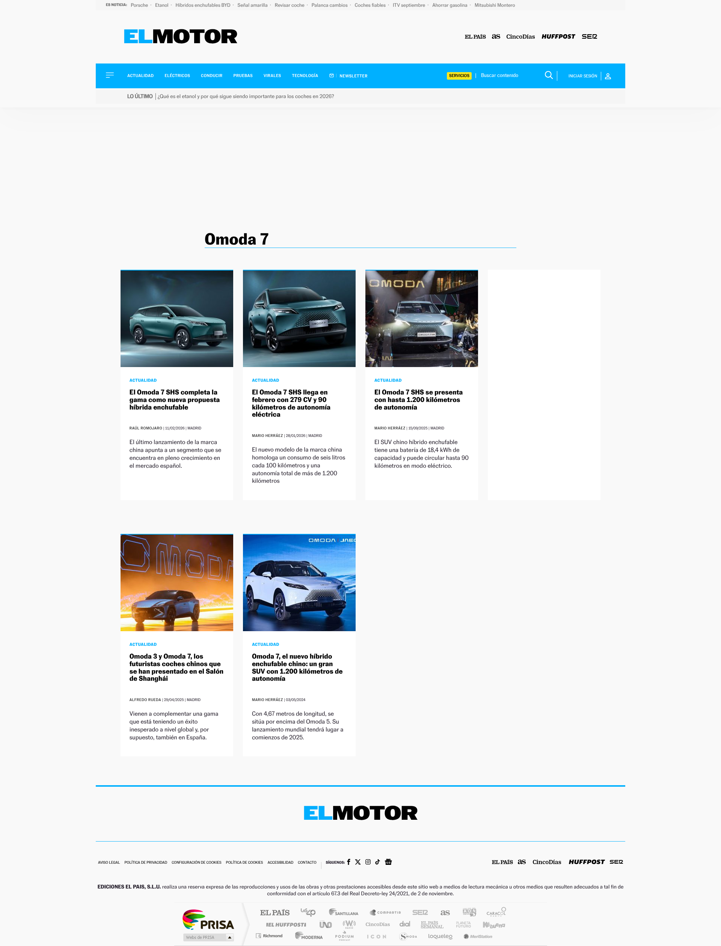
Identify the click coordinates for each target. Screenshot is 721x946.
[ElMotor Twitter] (358, 862)
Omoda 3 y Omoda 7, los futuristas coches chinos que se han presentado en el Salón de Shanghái (176, 668)
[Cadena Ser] (589, 37)
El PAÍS (274, 913)
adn (466, 913)
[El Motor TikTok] (377, 862)
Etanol (162, 5)
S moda (408, 935)
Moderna (307, 935)
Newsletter (353, 76)
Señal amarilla (253, 5)
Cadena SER (418, 913)
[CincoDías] (521, 37)
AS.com (441, 913)
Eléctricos (177, 76)
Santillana (346, 913)
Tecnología (305, 76)
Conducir (211, 76)
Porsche (140, 5)
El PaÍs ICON (376, 935)
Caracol (494, 913)
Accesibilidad (280, 863)
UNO (326, 924)
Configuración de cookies (196, 863)
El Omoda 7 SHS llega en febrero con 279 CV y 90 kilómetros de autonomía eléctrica (291, 403)
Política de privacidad (145, 863)
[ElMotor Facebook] (348, 862)
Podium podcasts (344, 935)
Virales (272, 76)
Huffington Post (284, 924)
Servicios (459, 75)
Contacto (307, 863)
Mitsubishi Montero (495, 5)
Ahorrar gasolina (450, 5)
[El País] (475, 37)
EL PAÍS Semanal (433, 924)
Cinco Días (377, 924)
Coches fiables (371, 5)
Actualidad (140, 76)
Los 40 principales (311, 913)
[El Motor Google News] (388, 862)
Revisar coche (290, 5)
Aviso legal (109, 863)
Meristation (477, 935)
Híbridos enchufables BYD (204, 5)
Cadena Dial (405, 924)
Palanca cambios (330, 5)
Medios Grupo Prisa (208, 937)
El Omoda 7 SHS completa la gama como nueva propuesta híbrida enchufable (175, 399)
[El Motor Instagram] (368, 862)
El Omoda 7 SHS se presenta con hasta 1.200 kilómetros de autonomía (418, 399)
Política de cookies (244, 863)
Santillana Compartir (385, 913)
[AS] (496, 37)
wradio (347, 924)
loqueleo (441, 935)
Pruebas (243, 76)
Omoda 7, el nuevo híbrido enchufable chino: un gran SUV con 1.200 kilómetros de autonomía (297, 668)
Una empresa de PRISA (208, 919)
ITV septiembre (409, 5)
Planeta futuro (460, 924)
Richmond (270, 935)
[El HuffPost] (558, 37)
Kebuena (487, 924)
